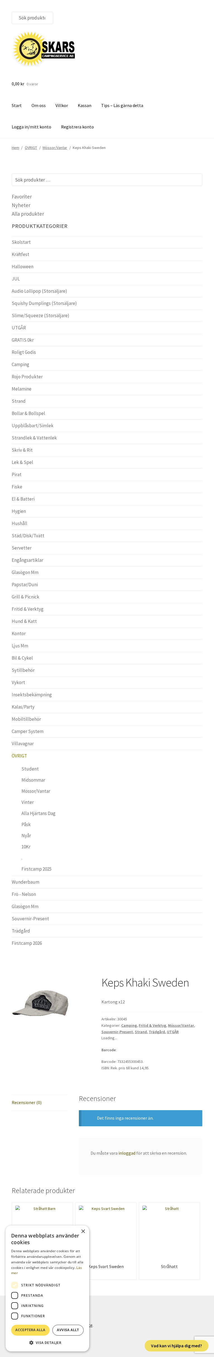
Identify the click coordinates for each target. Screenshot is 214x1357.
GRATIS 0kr (23, 340)
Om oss (38, 105)
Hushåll (19, 523)
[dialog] (47, 1288)
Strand (141, 1031)
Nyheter (21, 205)
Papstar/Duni (25, 584)
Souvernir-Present (117, 1031)
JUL (16, 279)
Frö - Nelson (24, 894)
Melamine (21, 389)
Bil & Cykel (22, 658)
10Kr (25, 847)
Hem (15, 147)
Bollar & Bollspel (28, 413)
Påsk (26, 824)
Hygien (19, 511)
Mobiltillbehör (26, 719)
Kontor (19, 633)
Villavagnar (23, 743)
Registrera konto (77, 127)
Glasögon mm (25, 572)
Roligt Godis (24, 352)
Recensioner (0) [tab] (27, 1102)
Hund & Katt (24, 621)
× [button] (83, 1231)
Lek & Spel (22, 462)
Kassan (84, 105)
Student (30, 769)
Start (17, 105)
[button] (47, 1342)
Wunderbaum (25, 882)
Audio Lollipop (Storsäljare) (39, 291)
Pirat (16, 474)
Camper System (27, 731)
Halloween (22, 267)
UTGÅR (173, 1031)
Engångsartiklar (27, 560)
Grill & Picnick (25, 597)
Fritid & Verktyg (152, 1025)
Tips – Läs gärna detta (122, 105)
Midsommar (33, 780)
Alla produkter (28, 213)
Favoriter (22, 196)
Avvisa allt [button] (68, 1330)
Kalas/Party (23, 707)
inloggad (126, 1153)
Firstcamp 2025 (36, 869)
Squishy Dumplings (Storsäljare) (44, 303)
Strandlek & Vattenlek (34, 438)
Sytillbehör (23, 670)
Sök (45, 17)
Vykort (18, 682)
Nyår (26, 835)
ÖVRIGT (31, 147)
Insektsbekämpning (32, 695)
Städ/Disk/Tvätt (28, 536)
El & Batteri (23, 499)
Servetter (21, 548)
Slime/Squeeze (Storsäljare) (40, 315)
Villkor (61, 105)
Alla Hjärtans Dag (38, 813)
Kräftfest (20, 254)
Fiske (17, 487)
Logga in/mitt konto (31, 127)
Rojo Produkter (27, 377)
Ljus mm (20, 646)
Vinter (27, 802)
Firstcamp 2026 (27, 943)
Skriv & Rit (22, 450)
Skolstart (21, 242)
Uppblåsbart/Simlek (33, 425)
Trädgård (157, 1031)
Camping (129, 1025)
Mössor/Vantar (55, 147)
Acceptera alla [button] (30, 1330)
